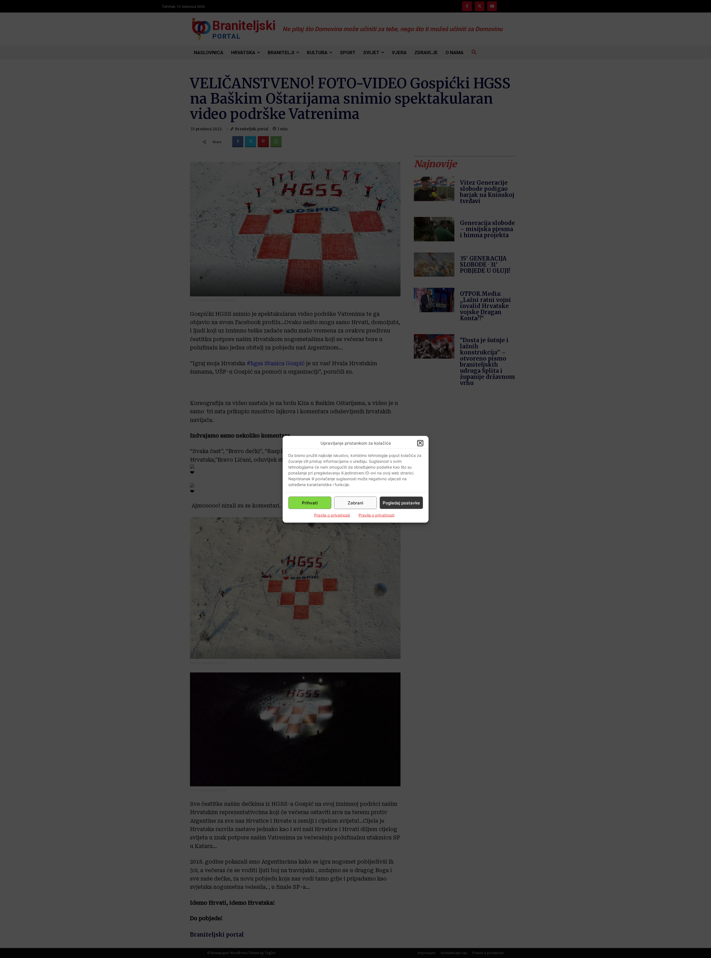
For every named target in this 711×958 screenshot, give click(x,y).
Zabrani (355, 502)
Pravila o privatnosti (332, 514)
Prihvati (310, 502)
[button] (420, 443)
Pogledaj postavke (401, 502)
